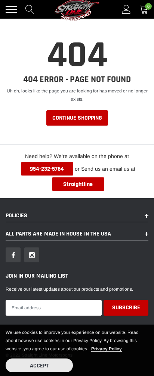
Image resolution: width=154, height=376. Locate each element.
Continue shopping (77, 118)
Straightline (78, 184)
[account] (126, 9)
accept (39, 366)
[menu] (11, 9)
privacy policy (106, 348)
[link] (13, 254)
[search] (29, 9)
